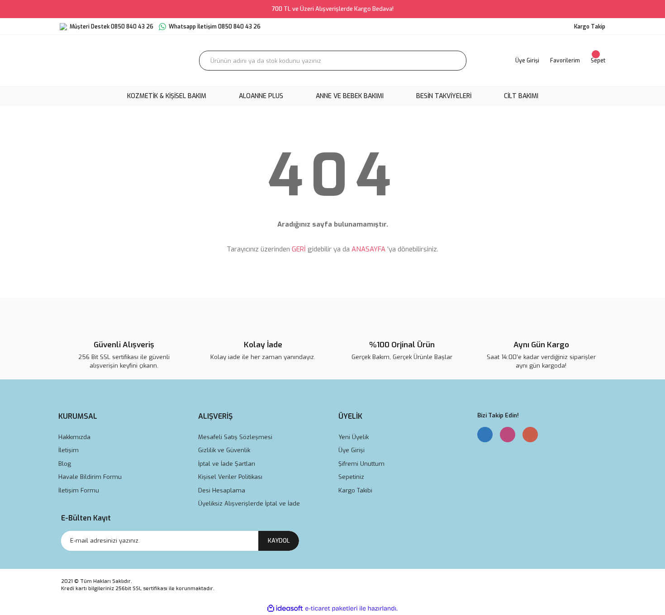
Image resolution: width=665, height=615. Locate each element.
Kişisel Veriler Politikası (230, 477)
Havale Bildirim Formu (90, 477)
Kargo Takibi (355, 490)
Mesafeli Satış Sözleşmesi (235, 437)
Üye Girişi (351, 450)
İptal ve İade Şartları (226, 464)
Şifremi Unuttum (361, 464)
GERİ (299, 249)
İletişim (68, 450)
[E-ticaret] (331, 608)
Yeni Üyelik (353, 437)
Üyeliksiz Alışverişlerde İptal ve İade (249, 503)
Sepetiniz (351, 477)
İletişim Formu (78, 490)
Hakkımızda (74, 437)
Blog (64, 464)
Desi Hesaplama (221, 490)
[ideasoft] (285, 608)
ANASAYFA (368, 249)
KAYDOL (279, 540)
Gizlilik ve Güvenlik (224, 450)
